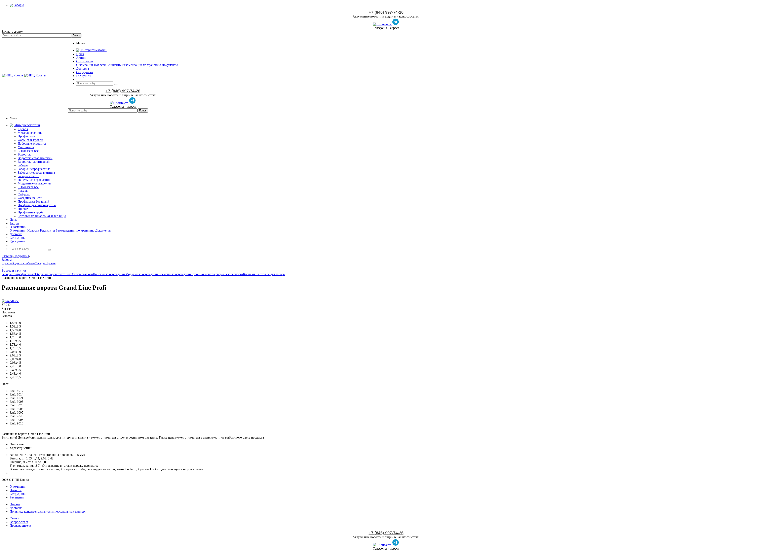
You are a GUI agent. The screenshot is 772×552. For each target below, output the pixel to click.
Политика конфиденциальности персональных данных (47, 511)
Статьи (14, 518)
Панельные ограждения (34, 179)
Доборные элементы (32, 143)
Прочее (23, 208)
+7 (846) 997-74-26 (386, 12)
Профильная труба (30, 212)
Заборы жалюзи (28, 176)
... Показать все (28, 150)
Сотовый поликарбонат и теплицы (42, 216)
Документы (170, 65)
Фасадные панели (30, 198)
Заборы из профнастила (34, 169)
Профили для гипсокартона (37, 205)
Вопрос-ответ (19, 522)
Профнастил (26, 136)
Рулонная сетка (201, 274)
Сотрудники (18, 493)
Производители (20, 525)
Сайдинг (24, 194)
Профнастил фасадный (33, 201)
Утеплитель (26, 147)
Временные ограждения (174, 274)
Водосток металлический (35, 158)
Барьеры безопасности (227, 274)
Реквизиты (114, 65)
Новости (100, 65)
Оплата (15, 504)
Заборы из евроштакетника (36, 172)
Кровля (23, 129)
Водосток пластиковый (34, 161)
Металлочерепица (30, 132)
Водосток (24, 154)
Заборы (23, 165)
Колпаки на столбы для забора (264, 274)
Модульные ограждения (34, 183)
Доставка (16, 508)
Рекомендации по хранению (141, 65)
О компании (84, 65)
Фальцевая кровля (30, 140)
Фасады (23, 190)
